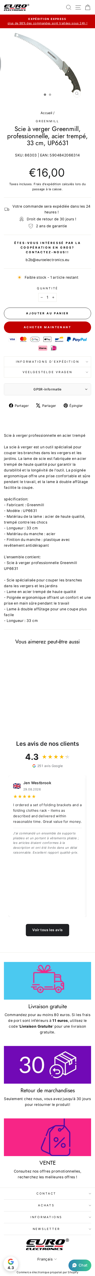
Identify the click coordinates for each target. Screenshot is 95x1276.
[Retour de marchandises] (47, 1065)
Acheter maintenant (47, 327)
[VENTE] (47, 1137)
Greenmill (47, 121)
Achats (46, 1205)
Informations (46, 1217)
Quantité (47, 288)
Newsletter (46, 1229)
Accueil (46, 113)
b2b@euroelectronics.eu (47, 260)
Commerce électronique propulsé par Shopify (47, 1272)
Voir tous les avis (47, 930)
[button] (79, 1265)
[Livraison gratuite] (47, 981)
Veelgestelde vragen (47, 372)
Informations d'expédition (47, 361)
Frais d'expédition (47, 184)
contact (46, 1193)
